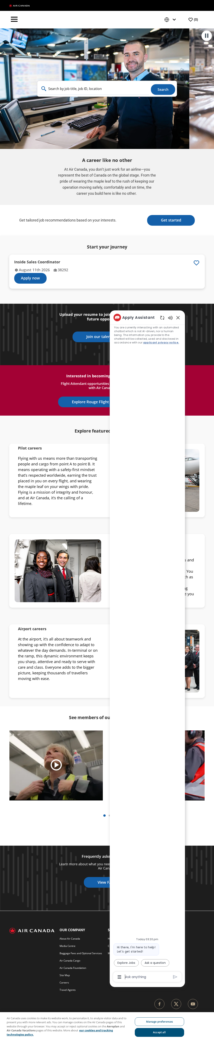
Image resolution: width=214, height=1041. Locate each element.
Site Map (65, 975)
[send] (175, 977)
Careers (64, 982)
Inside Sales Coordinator (37, 262)
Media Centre (67, 946)
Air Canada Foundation (73, 968)
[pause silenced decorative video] (206, 36)
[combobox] (94, 89)
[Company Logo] (19, 5)
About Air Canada (70, 938)
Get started (171, 220)
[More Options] (119, 977)
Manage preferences (159, 1021)
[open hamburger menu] (14, 19)
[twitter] (176, 1004)
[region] (107, 1026)
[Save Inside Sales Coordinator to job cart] (196, 263)
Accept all (159, 1032)
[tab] (104, 815)
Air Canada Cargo (70, 960)
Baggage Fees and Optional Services (81, 953)
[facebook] (159, 1004)
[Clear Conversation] (162, 317)
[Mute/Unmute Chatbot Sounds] (170, 318)
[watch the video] (56, 765)
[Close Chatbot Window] (178, 317)
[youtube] (193, 1004)
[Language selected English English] (171, 19)
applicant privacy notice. (161, 342)
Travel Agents (68, 990)
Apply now (30, 277)
